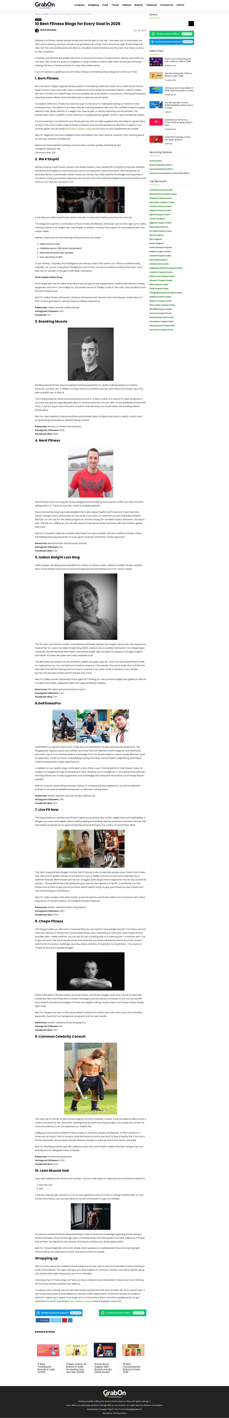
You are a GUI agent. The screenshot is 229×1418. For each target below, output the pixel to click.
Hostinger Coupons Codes (161, 202)
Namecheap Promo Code (161, 317)
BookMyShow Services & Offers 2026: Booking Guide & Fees (179, 122)
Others (180, 4)
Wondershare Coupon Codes (163, 194)
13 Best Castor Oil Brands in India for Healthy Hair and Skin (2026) (76, 1368)
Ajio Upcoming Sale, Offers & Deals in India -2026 (178, 74)
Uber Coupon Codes (158, 284)
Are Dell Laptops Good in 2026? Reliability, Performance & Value (179, 105)
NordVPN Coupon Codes (160, 309)
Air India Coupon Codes (160, 231)
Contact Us (166, 4)
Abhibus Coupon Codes (160, 301)
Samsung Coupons (158, 260)
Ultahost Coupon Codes (160, 280)
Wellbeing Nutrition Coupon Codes (165, 268)
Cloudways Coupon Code (161, 321)
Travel (115, 4)
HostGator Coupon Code (161, 329)
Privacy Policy (120, 1413)
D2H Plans (168, 144)
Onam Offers (155, 161)
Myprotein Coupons (158, 227)
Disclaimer (107, 1413)
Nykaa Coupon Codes (159, 214)
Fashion (126, 4)
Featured (151, 4)
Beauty (139, 4)
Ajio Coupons (155, 239)
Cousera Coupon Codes (160, 313)
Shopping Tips (170, 65)
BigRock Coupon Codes (160, 223)
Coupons (79, 4)
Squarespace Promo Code (162, 325)
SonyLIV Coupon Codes (160, 255)
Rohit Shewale (48, 29)
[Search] (191, 23)
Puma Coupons (156, 243)
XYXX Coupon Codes (159, 288)
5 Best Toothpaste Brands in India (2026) (46, 1368)
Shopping (93, 4)
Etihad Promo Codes (159, 264)
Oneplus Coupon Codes (160, 198)
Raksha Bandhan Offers (160, 165)
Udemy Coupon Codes (160, 251)
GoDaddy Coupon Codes (161, 190)
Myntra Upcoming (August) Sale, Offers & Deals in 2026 (178, 60)
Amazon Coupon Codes (160, 206)
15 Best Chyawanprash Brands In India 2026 (132, 1368)
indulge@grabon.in (133, 1409)
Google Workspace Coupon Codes (165, 292)
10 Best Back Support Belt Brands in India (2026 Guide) (103, 1368)
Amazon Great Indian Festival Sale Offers (169, 173)
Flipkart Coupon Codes (160, 210)
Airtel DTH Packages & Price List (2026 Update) (178, 138)
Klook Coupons (156, 235)
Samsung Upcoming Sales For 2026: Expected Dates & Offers (179, 89)
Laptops (168, 112)
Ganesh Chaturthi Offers (161, 169)
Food (105, 4)
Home (38, 14)
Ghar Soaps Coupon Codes (162, 305)
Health (46, 14)
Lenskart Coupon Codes (160, 272)
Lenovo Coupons (157, 218)
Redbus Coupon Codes (160, 297)
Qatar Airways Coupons (160, 247)
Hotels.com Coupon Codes (162, 276)
